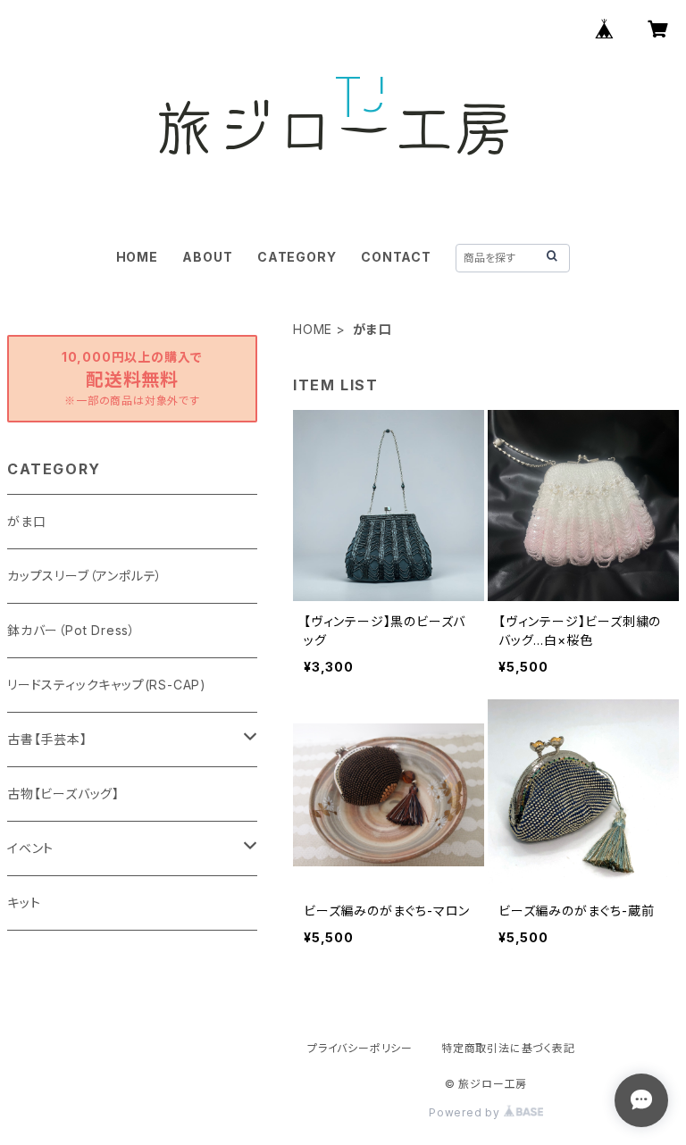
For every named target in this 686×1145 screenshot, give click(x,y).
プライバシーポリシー (360, 1048)
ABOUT (207, 256)
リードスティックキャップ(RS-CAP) (106, 684)
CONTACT (396, 256)
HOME (137, 256)
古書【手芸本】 (47, 739)
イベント (30, 848)
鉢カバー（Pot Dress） (71, 630)
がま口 (26, 521)
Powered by (466, 1112)
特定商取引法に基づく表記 (508, 1048)
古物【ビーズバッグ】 (63, 793)
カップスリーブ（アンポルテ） (85, 575)
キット (23, 902)
